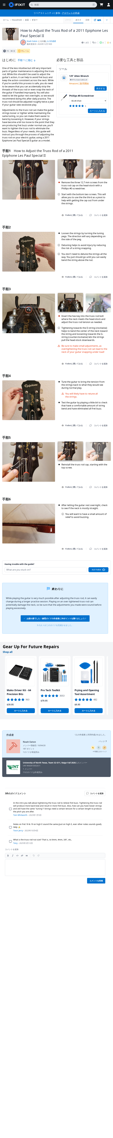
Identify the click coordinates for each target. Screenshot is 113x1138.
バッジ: (103, 741)
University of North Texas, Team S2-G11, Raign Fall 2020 (49, 762)
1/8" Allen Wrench (79, 76)
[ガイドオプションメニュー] (106, 20)
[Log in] (108, 4)
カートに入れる (97, 110)
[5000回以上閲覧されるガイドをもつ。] (98, 747)
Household (17, 20)
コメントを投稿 (96, 880)
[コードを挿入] (17, 856)
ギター (35, 20)
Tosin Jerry (18, 830)
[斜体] (12, 856)
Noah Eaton (32, 41)
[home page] (17, 4)
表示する (100, 88)
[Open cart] (101, 4)
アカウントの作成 (71, 13)
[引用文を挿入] (27, 856)
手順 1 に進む (25, 60)
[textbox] (55, 867)
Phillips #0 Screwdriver (81, 95)
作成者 (10, 734)
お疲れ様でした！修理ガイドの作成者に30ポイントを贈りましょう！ (57, 618)
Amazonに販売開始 (79, 83)
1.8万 (86, 42)
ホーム (6, 20)
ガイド (78, 20)
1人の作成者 (80, 734)
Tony (15, 843)
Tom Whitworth (20, 815)
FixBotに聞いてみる (74, 215)
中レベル (25, 51)
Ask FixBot (96, 569)
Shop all (7, 652)
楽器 (27, 20)
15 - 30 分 (10, 51)
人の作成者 (51, 41)
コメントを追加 (98, 560)
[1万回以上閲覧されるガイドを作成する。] (93, 747)
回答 (87, 20)
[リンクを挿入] (22, 856)
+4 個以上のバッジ (100, 751)
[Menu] (4, 4)
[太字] (8, 856)
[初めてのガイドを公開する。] (104, 747)
